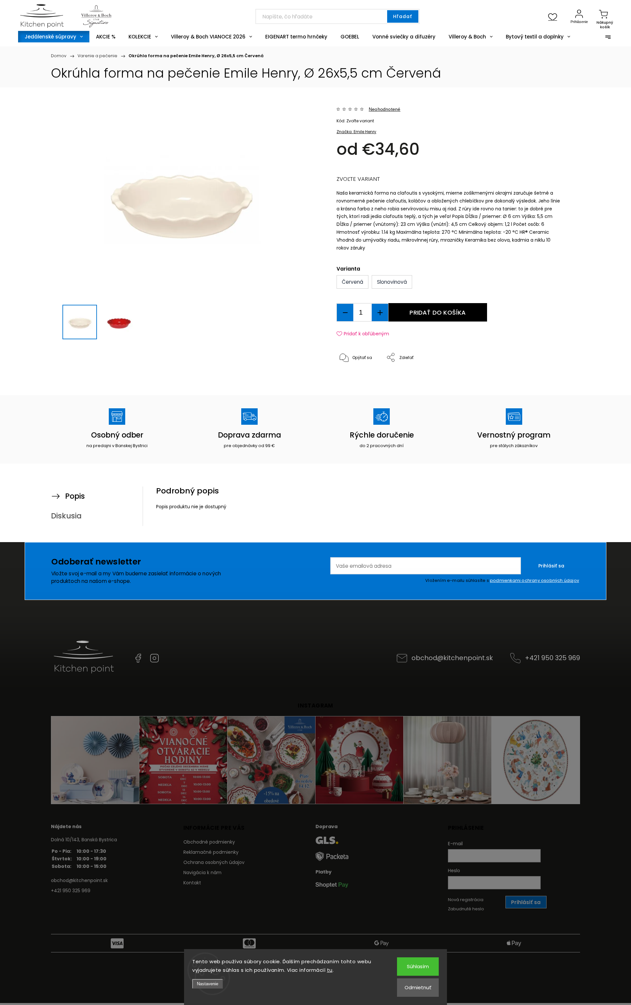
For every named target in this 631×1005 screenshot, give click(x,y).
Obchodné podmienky (209, 842)
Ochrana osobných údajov (214, 862)
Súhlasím (418, 966)
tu (330, 970)
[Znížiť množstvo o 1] (345, 312)
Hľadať (402, 16)
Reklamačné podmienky (211, 852)
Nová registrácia (465, 899)
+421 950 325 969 (552, 657)
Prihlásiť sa (551, 565)
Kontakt (192, 882)
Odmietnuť (418, 987)
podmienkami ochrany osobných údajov (534, 580)
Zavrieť (546, 379)
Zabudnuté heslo (466, 909)
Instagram (154, 658)
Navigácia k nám (202, 872)
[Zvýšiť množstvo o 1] (380, 312)
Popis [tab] (75, 496)
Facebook (138, 658)
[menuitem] (54, 36)
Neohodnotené (384, 109)
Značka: (356, 131)
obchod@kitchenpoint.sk (452, 657)
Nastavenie (207, 983)
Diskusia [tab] (66, 516)
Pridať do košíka (437, 312)
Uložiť (352, 378)
